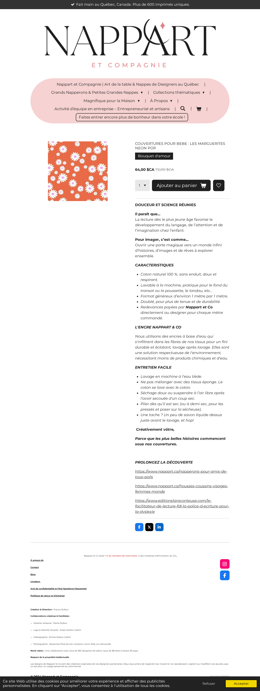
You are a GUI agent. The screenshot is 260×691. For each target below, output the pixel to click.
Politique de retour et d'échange (47, 595)
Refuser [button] (209, 683)
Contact (34, 567)
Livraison (35, 581)
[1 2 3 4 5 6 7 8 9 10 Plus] (142, 185)
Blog (33, 574)
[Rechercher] (182, 108)
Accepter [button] (241, 683)
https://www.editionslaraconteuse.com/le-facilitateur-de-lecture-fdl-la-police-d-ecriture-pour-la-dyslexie (182, 506)
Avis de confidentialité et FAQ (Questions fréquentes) (58, 588)
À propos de (36, 560)
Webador (226, 676)
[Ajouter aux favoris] (218, 185)
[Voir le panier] (198, 109)
